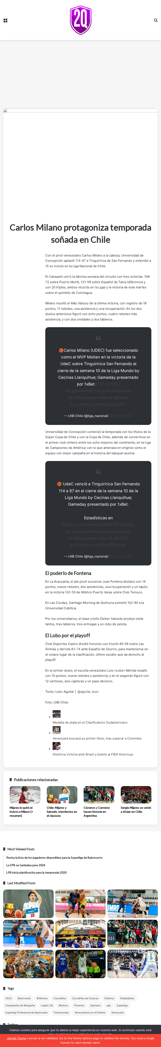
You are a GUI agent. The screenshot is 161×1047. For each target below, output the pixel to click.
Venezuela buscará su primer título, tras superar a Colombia (97, 738)
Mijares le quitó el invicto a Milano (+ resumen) (21, 811)
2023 (8, 998)
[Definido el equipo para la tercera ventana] (80, 934)
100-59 (70, 592)
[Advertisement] (80, 75)
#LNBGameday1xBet (88, 397)
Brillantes (42, 998)
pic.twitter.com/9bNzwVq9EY (98, 404)
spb (108, 1005)
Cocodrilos (59, 998)
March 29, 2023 (120, 416)
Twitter (12, 1024)
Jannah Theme (16, 1038)
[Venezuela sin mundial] (80, 903)
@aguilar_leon (88, 692)
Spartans (95, 1005)
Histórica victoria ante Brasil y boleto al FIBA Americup (93, 754)
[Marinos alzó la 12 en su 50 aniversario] (28, 964)
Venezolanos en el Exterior (90, 1012)
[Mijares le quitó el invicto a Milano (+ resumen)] (25, 794)
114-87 (80, 261)
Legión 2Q (47, 1005)
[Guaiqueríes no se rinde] (80, 964)
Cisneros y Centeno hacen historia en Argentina (97, 811)
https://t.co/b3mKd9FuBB (86, 524)
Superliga (122, 1005)
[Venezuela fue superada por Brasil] (28, 934)
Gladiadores (127, 998)
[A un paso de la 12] (132, 964)
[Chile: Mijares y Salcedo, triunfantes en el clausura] (62, 794)
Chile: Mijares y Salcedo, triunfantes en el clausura (62, 811)
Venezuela (117, 1012)
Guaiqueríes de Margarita (20, 1005)
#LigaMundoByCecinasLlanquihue (98, 390)
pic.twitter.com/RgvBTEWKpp (98, 545)
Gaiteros (109, 998)
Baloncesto (24, 998)
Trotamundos (61, 1012)
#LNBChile (118, 397)
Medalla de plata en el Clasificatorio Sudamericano (90, 722)
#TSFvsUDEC (107, 384)
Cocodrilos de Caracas (85, 998)
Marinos (63, 1005)
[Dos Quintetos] (81, 20)
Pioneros (79, 1005)
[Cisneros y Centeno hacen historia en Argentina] (99, 794)
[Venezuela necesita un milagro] (132, 903)
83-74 (75, 649)
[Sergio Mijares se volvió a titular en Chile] (136, 794)
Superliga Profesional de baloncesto (26, 1012)
